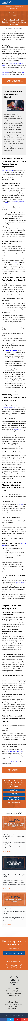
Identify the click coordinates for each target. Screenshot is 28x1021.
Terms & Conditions (18, 1017)
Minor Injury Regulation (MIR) (9, 407)
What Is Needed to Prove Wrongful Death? (14, 876)
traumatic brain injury (20, 582)
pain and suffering (18, 429)
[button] (25, 2)
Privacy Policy (7, 1017)
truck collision (22, 524)
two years (20, 504)
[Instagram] (20, 966)
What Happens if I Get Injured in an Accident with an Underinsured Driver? (13, 836)
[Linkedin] (12, 966)
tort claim (14, 262)
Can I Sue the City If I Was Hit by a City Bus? (14, 912)
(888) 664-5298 (13, 761)
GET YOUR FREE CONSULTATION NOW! (14, 81)
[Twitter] (16, 966)
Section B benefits (6, 192)
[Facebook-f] (7, 966)
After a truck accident (7, 170)
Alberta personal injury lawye (15, 751)
